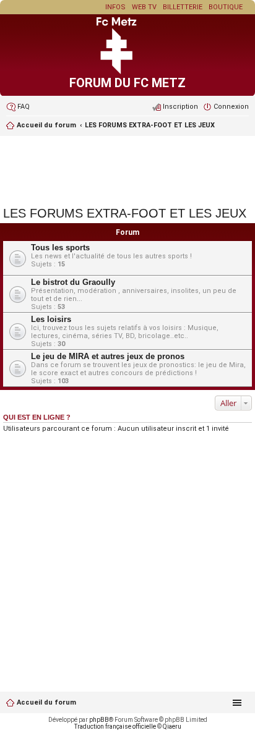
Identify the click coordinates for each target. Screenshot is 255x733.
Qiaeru (172, 726)
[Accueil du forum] (127, 72)
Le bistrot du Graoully (73, 282)
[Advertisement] (127, 169)
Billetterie (182, 7)
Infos (115, 7)
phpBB (99, 719)
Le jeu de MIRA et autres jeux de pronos (107, 356)
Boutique (226, 7)
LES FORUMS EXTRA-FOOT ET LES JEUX (150, 125)
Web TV (144, 7)
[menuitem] (18, 107)
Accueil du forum (46, 702)
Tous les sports (60, 247)
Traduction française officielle (115, 726)
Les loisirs (51, 319)
